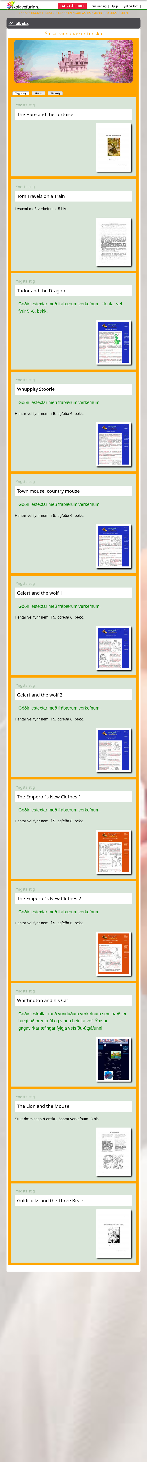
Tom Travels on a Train (41, 196)
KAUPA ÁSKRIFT (72, 6)
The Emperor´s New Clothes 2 (49, 898)
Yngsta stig (20, 93)
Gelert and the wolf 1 (39, 593)
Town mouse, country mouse (48, 491)
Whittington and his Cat (42, 1000)
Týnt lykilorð (130, 6)
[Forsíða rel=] (24, 7)
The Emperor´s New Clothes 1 (49, 796)
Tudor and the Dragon (41, 290)
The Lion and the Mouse (43, 1106)
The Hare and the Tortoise (45, 114)
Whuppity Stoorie (36, 389)
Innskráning (99, 6)
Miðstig (38, 93)
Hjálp (114, 6)
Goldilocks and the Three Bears (51, 1200)
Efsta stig (55, 93)
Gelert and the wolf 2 (39, 695)
